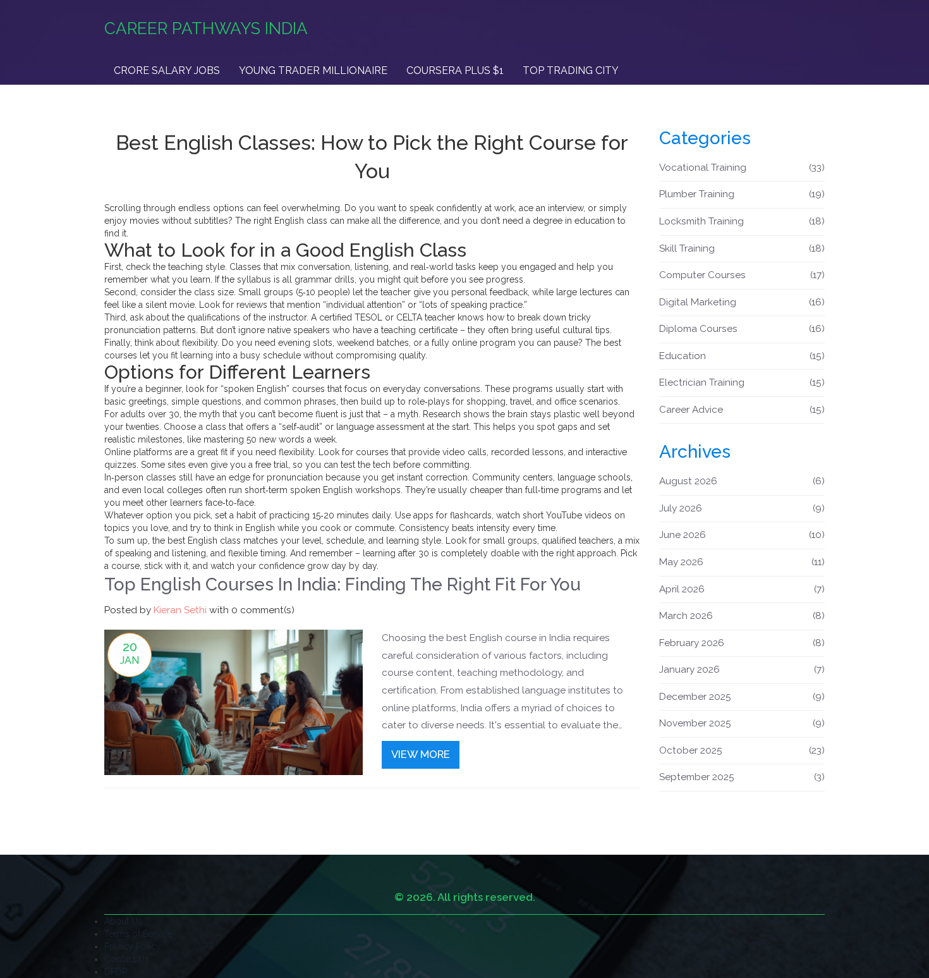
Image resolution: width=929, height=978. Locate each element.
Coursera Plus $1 (455, 70)
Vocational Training (742, 167)
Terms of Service (138, 934)
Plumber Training (742, 194)
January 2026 (742, 669)
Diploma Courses (742, 328)
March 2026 (742, 615)
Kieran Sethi (180, 610)
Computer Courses (742, 275)
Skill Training (742, 248)
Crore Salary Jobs (167, 70)
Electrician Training (742, 382)
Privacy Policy (132, 946)
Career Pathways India (206, 28)
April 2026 (742, 589)
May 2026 (742, 562)
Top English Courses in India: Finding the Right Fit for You (342, 584)
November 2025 (742, 723)
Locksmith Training (742, 221)
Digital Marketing (742, 302)
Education (742, 356)
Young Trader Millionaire (313, 70)
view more (420, 754)
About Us (123, 921)
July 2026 (742, 508)
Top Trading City (571, 70)
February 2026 (742, 643)
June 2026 (742, 535)
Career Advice (742, 409)
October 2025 (742, 750)
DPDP (115, 972)
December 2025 (742, 696)
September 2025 (742, 777)
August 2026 (742, 481)
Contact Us (126, 959)
